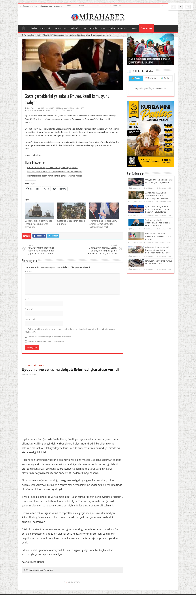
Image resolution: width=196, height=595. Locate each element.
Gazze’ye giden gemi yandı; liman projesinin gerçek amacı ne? (39, 223)
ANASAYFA (24, 28)
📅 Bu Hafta (150, 78)
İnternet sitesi (31, 319)
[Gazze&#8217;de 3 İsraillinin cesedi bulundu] (71, 211)
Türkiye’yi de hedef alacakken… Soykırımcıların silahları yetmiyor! (157, 223)
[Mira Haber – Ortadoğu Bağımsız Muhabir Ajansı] (98, 16)
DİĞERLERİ (101, 5)
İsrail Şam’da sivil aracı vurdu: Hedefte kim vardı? (158, 262)
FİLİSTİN (93, 28)
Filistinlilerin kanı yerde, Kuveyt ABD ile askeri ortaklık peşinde (158, 236)
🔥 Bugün (136, 78)
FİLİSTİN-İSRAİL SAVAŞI (52, 110)
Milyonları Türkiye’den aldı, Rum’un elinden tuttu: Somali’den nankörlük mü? (157, 250)
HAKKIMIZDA (115, 5)
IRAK (103, 28)
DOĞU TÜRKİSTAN (78, 28)
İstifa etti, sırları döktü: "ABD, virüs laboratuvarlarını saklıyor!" (54, 171)
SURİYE (111, 28)
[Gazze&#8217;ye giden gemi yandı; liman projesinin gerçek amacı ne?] (39, 211)
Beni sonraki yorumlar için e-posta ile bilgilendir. (49, 336)
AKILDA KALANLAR (43, 34)
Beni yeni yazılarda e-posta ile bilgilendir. (46, 341)
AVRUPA (26, 584)
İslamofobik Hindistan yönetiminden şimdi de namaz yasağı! (54, 175)
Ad (27, 299)
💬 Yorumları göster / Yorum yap (38, 570)
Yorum (28, 271)
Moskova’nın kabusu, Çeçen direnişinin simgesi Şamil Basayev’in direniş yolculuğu (102, 249)
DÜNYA (134, 28)
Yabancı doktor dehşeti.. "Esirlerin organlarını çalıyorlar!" (52, 167)
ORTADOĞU (45, 28)
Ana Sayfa (28, 34)
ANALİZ (70, 5)
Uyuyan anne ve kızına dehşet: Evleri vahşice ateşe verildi (70, 369)
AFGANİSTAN (60, 28)
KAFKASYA (123, 28)
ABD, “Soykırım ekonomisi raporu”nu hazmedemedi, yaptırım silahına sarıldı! (41, 249)
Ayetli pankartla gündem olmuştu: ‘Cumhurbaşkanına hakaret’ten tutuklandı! (158, 209)
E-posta (29, 309)
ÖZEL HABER (146, 28)
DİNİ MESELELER (85, 5)
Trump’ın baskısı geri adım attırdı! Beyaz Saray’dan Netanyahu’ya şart (103, 223)
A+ (187, 7)
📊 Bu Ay (165, 78)
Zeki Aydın (31, 108)
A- (173, 7)
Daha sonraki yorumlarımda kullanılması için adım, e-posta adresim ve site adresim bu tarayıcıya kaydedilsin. (70, 330)
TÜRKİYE (33, 28)
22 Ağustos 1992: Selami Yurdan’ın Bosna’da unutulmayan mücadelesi (156, 195)
